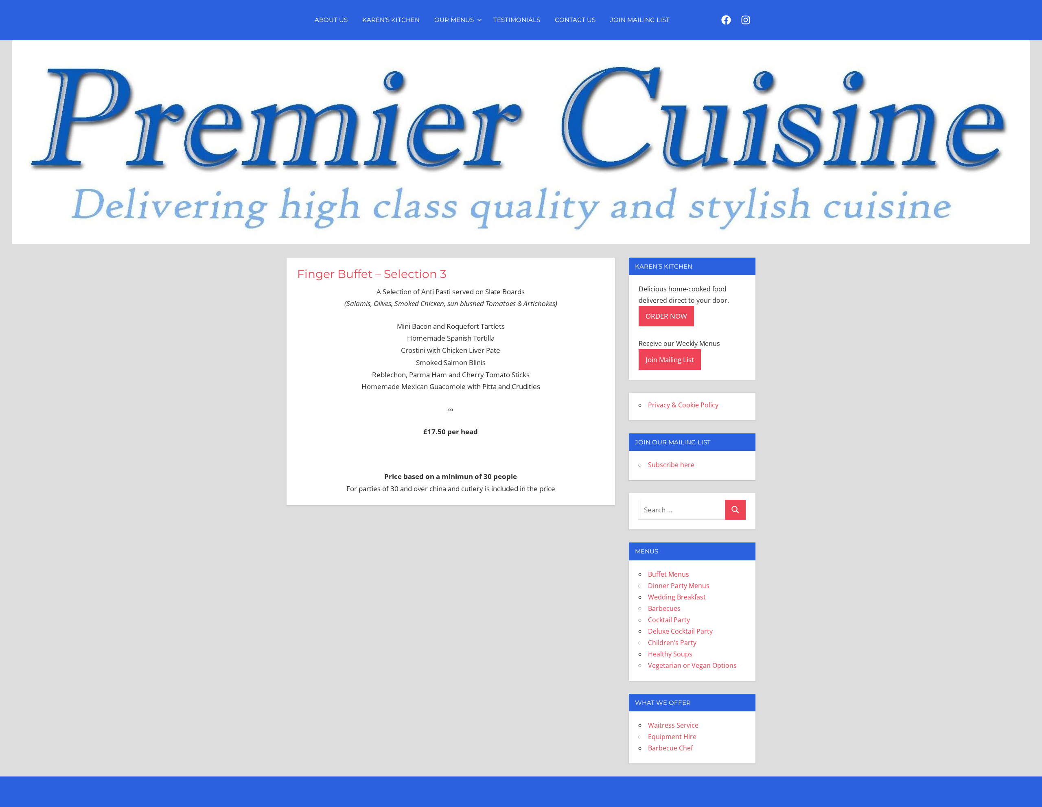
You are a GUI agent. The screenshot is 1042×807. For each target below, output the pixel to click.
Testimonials (516, 20)
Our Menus (454, 20)
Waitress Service (673, 725)
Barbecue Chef (670, 748)
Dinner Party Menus (678, 585)
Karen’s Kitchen (391, 20)
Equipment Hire (672, 736)
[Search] (735, 510)
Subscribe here (671, 464)
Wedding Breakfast (677, 597)
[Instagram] (745, 20)
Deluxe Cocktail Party (680, 631)
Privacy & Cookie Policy (683, 404)
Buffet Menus (668, 574)
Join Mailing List (640, 20)
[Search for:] (682, 510)
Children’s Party (672, 642)
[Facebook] (726, 20)
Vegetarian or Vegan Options (692, 665)
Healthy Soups (670, 654)
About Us (331, 20)
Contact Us (575, 20)
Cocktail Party (669, 619)
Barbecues (664, 608)
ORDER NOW (666, 316)
